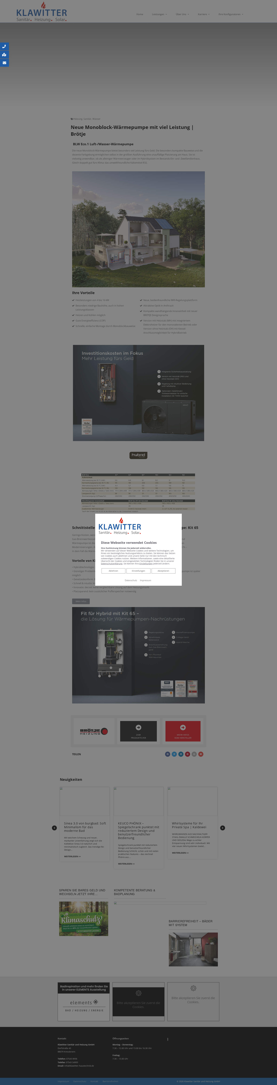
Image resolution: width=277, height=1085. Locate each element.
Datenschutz (131, 580)
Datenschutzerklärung (111, 563)
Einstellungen (138, 570)
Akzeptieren (163, 570)
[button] (4, 46)
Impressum (145, 580)
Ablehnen (113, 570)
